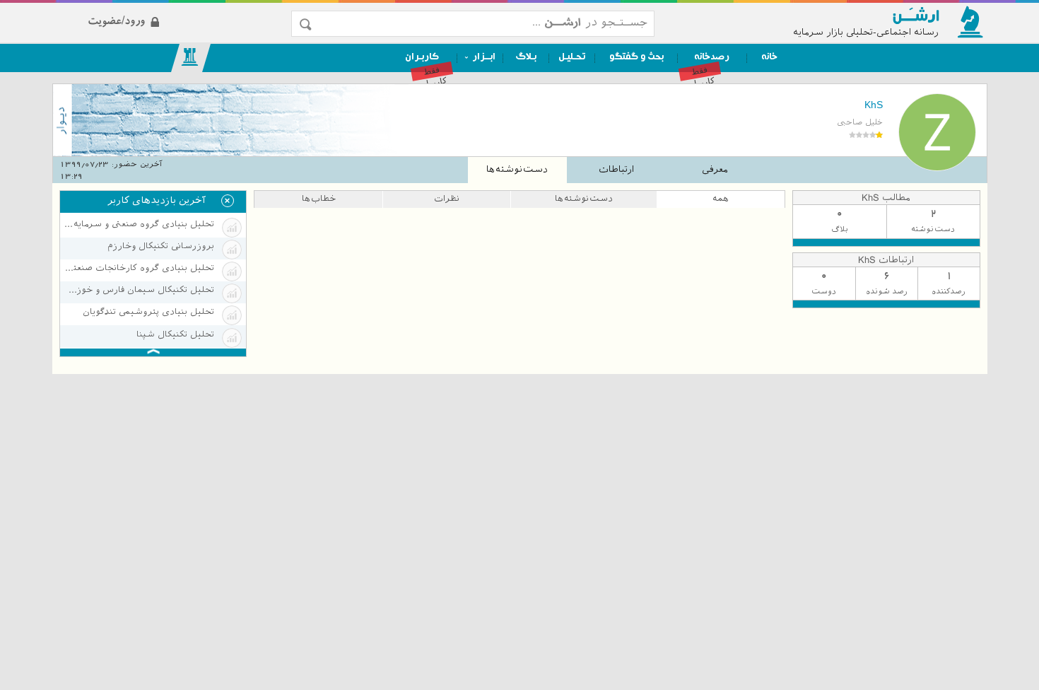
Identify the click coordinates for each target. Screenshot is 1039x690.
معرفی (715, 169)
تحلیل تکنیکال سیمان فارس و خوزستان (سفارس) (139, 290)
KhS (873, 104)
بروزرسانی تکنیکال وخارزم (160, 246)
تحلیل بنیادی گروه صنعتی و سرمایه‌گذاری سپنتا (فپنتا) (139, 224)
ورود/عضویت (174, 9)
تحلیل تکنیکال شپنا (175, 334)
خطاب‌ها (319, 199)
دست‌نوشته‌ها (517, 169)
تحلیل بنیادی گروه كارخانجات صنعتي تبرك (139, 268)
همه (720, 199)
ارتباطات (616, 169)
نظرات (446, 199)
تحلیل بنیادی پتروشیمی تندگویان (148, 312)
